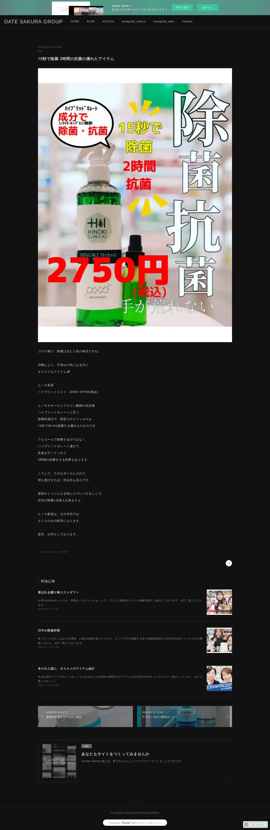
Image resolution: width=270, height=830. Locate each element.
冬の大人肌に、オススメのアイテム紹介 (66, 668)
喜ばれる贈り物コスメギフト (58, 592)
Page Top (135, 801)
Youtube (187, 21)
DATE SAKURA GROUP (33, 21)
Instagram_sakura (134, 21)
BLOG (91, 21)
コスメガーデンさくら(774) (52, 551)
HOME (75, 21)
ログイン (207, 7)
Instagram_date (163, 21)
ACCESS (108, 21)
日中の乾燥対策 (49, 630)
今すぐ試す (182, 7)
